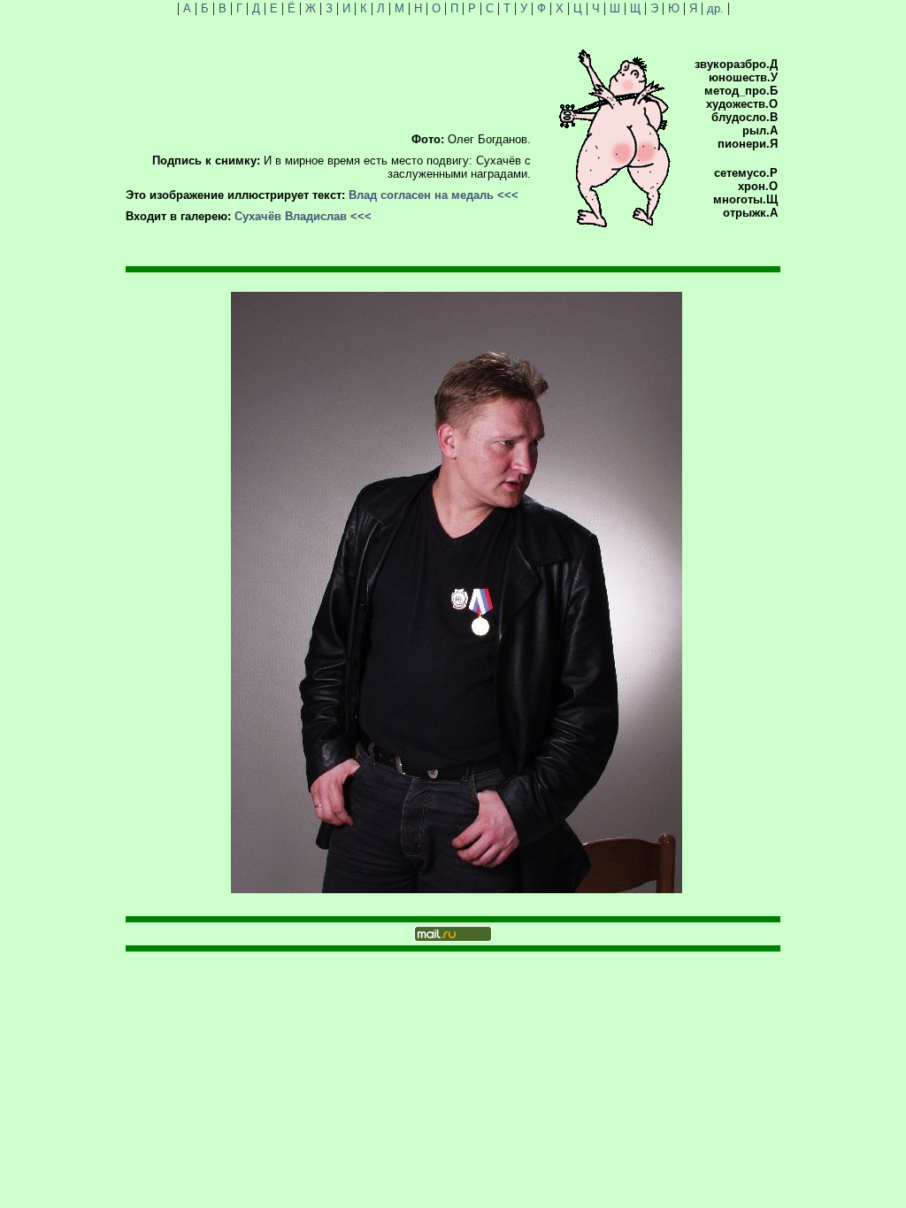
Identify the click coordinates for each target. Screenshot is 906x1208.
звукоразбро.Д (736, 64)
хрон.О (758, 186)
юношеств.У (743, 77)
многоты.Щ (745, 199)
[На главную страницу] (615, 223)
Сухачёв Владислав (290, 216)
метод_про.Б (741, 90)
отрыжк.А (750, 212)
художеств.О (742, 104)
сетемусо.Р (746, 173)
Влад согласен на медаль (421, 195)
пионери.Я (748, 143)
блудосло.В (744, 117)
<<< (507, 195)
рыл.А (760, 130)
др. (715, 8)
